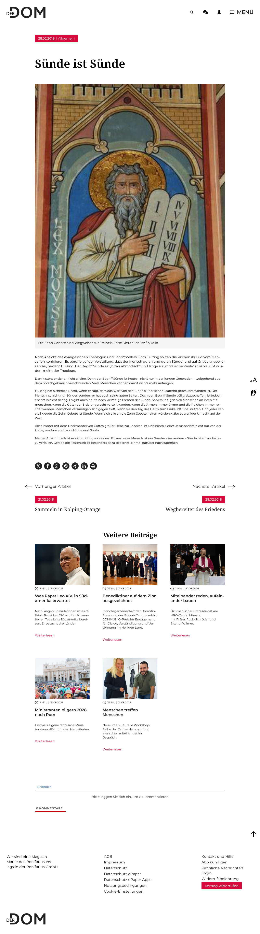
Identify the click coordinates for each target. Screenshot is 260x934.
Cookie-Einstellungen (123, 891)
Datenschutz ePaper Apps (128, 879)
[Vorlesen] (253, 393)
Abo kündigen (215, 862)
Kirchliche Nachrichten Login (222, 870)
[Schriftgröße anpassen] (253, 380)
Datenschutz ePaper (122, 874)
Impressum (114, 862)
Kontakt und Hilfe (218, 856)
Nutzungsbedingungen (125, 885)
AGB (108, 856)
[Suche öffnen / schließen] (192, 12)
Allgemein (66, 38)
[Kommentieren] (205, 12)
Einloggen (43, 787)
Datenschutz (115, 868)
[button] (38, 466)
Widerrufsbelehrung (220, 879)
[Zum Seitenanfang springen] (253, 834)
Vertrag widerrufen (222, 886)
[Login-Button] (219, 12)
